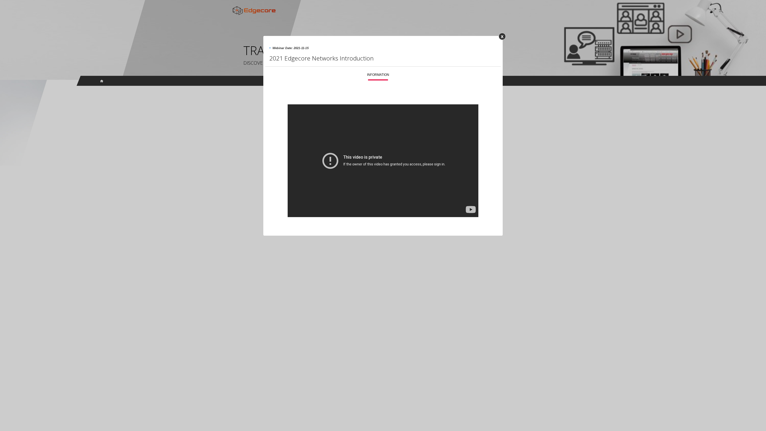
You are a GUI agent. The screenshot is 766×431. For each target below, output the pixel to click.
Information (378, 74)
